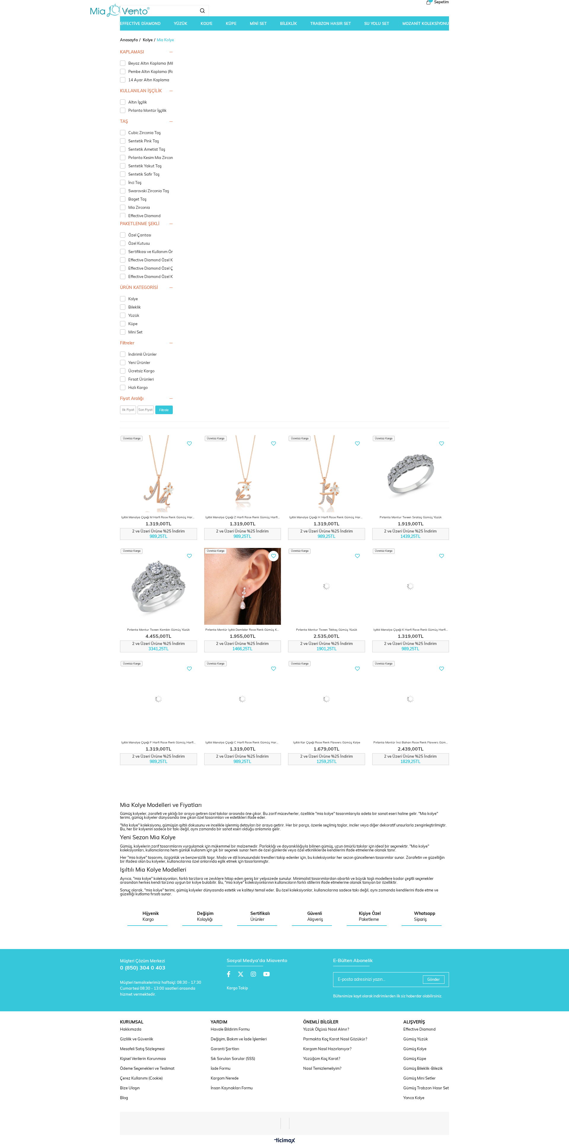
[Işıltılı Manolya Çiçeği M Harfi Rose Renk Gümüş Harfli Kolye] (158, 473)
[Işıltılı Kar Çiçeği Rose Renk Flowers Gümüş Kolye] (326, 698)
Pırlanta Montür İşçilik (147, 111)
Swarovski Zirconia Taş (148, 191)
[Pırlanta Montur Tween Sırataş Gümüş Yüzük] (410, 473)
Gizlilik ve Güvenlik (136, 1039)
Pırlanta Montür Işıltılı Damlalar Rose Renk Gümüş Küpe (243, 630)
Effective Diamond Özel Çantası (156, 269)
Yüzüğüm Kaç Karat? (321, 1059)
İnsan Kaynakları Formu (232, 1088)
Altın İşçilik (137, 102)
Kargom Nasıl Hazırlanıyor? (327, 1049)
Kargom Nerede (225, 1078)
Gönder (433, 980)
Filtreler (127, 343)
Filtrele (164, 410)
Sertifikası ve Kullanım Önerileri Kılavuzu (164, 252)
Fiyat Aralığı (131, 399)
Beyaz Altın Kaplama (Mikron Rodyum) (162, 64)
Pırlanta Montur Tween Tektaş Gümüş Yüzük (326, 630)
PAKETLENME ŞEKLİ (139, 224)
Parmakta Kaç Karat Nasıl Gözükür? (335, 1039)
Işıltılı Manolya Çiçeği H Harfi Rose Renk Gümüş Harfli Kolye (327, 517)
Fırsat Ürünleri (141, 380)
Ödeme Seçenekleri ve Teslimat (147, 1069)
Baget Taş (137, 199)
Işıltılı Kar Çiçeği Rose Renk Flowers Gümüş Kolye (326, 742)
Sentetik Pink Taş (143, 141)
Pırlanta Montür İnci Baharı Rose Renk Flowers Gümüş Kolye (411, 742)
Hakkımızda (130, 1029)
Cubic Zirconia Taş (144, 133)
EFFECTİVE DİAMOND (140, 24)
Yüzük (133, 316)
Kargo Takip (237, 988)
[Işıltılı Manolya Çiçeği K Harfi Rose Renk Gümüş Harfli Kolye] (410, 586)
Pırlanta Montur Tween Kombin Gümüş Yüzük (158, 630)
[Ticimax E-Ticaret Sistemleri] (284, 1141)
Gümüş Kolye (414, 1049)
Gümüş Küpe (414, 1059)
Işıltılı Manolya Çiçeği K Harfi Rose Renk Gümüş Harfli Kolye (411, 630)
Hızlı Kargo (138, 388)
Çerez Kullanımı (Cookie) (141, 1078)
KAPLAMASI (132, 52)
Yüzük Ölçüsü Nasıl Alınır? (326, 1029)
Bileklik (134, 307)
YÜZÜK (180, 24)
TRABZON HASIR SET (330, 24)
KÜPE (231, 24)
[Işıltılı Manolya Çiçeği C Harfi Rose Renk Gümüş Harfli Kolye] (242, 698)
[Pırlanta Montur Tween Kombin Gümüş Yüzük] (158, 586)
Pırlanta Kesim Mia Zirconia (152, 158)
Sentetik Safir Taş (143, 175)
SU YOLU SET (376, 24)
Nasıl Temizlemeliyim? (322, 1069)
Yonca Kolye (413, 1098)
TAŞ (124, 122)
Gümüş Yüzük (415, 1039)
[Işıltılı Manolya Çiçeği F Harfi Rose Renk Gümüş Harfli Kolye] (158, 698)
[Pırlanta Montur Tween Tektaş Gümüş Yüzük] (326, 586)
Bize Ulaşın (130, 1088)
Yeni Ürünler (139, 363)
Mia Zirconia (139, 208)
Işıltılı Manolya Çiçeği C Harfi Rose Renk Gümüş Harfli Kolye (243, 742)
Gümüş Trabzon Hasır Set (426, 1088)
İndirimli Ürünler (142, 355)
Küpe (133, 324)
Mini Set (135, 332)
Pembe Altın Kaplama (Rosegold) (157, 72)
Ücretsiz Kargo (141, 371)
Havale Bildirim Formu (230, 1029)
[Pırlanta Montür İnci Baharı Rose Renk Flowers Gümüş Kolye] (410, 698)
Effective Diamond (144, 216)
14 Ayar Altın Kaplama (148, 80)
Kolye (133, 299)
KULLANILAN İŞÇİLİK (141, 91)
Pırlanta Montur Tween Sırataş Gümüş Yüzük (411, 517)
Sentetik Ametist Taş (146, 150)
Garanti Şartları (225, 1049)
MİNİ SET (258, 24)
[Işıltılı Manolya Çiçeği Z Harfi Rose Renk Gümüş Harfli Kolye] (242, 473)
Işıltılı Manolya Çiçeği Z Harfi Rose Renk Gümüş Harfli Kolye (243, 517)
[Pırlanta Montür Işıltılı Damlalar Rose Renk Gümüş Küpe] (242, 586)
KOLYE (206, 24)
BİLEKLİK (288, 24)
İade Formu (221, 1069)
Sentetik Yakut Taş (145, 166)
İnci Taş (134, 183)
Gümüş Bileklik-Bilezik (423, 1069)
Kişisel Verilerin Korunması (143, 1059)
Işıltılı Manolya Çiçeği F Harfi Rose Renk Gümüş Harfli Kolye (159, 742)
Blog (124, 1098)
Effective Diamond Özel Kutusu (155, 260)
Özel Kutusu (139, 244)
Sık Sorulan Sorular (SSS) (233, 1059)
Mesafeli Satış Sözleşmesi (142, 1049)
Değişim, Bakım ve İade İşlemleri (239, 1039)
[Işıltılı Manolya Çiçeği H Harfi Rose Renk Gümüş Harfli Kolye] (326, 473)
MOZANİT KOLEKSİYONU (425, 24)
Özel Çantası (139, 235)
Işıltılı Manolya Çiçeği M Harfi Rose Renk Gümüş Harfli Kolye (159, 517)
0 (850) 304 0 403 (142, 968)
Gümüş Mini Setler (419, 1078)
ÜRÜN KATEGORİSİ (139, 288)
